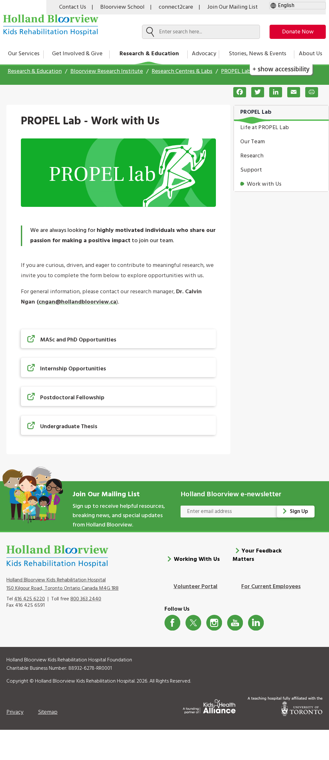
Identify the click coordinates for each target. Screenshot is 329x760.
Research (251, 156)
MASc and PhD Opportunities (78, 340)
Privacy (14, 712)
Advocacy (204, 53)
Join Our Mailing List (232, 7)
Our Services (24, 53)
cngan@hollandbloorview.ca (77, 302)
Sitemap (48, 712)
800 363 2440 (85, 599)
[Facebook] (237, 92)
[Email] (291, 92)
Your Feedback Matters (257, 555)
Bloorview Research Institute (106, 71)
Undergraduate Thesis (68, 426)
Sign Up (299, 511)
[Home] (50, 25)
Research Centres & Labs (182, 71)
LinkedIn (256, 623)
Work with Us (264, 184)
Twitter (193, 623)
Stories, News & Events (257, 53)
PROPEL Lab (236, 71)
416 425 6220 (29, 599)
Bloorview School (122, 7)
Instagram (214, 623)
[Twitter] (255, 92)
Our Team (252, 141)
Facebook (172, 623)
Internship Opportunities (73, 369)
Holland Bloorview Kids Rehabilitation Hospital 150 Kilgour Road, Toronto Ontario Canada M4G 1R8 (62, 584)
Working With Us (197, 559)
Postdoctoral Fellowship (72, 397)
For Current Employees (271, 586)
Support (251, 170)
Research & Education (149, 53)
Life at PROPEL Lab (264, 127)
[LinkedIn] (273, 92)
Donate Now (298, 32)
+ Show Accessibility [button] (281, 69)
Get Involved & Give (77, 53)
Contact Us (72, 7)
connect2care (176, 7)
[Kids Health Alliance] (209, 705)
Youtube (235, 623)
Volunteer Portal (195, 586)
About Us (310, 53)
